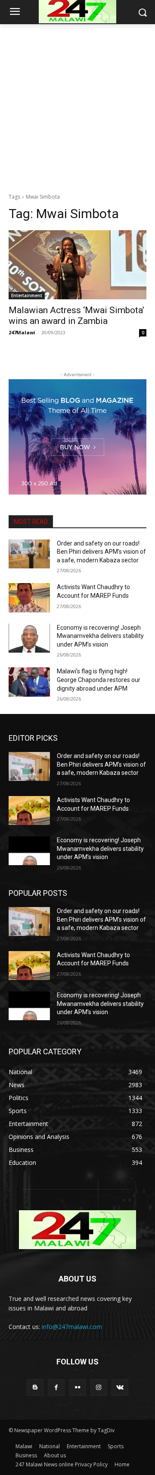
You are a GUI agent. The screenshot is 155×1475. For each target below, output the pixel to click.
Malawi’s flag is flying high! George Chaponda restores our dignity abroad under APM (98, 680)
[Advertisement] (77, 106)
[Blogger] (35, 1387)
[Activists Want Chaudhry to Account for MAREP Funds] (29, 597)
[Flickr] (77, 1387)
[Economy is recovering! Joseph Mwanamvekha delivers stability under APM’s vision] (29, 638)
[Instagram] (98, 1387)
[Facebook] (56, 1387)
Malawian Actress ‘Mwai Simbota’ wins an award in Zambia (76, 315)
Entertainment (26, 295)
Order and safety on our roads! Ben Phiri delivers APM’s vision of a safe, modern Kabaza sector (101, 552)
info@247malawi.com (72, 1327)
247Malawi (22, 332)
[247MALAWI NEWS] (77, 1229)
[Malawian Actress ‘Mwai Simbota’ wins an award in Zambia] (77, 264)
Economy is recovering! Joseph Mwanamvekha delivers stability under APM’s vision (100, 636)
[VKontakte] (120, 1387)
